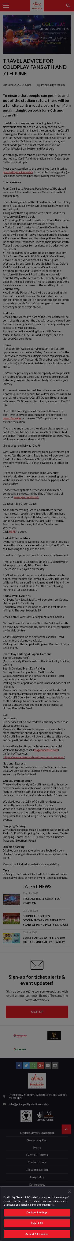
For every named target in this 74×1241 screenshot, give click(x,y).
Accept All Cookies (36, 1233)
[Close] (69, 1192)
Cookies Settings (36, 1212)
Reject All (37, 1223)
